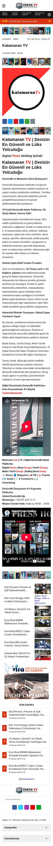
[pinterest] (21, 121)
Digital (9, 467)
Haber (15, 39)
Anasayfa (6, 39)
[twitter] (10, 121)
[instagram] (26, 807)
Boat (25, 467)
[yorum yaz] (32, 121)
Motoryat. (10, 460)
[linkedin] (15, 121)
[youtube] (32, 807)
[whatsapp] (38, 807)
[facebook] (4, 121)
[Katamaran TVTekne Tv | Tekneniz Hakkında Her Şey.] (26, 5)
